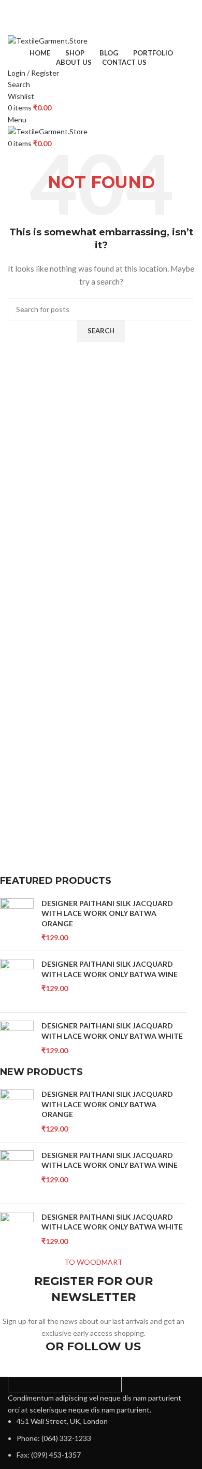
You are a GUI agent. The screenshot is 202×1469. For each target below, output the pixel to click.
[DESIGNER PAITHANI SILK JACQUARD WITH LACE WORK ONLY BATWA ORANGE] (17, 920)
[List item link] (101, 1438)
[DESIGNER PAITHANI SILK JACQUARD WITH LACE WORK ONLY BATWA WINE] (17, 982)
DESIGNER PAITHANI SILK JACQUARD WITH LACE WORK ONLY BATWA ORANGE (107, 913)
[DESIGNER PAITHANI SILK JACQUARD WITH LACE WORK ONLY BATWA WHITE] (17, 1043)
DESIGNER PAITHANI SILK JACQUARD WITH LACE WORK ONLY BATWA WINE (109, 969)
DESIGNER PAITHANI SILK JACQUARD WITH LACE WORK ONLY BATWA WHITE (112, 1030)
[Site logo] (48, 40)
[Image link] (65, 1383)
